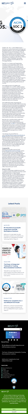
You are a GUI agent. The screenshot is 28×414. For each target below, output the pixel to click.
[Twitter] (11, 339)
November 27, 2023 (8, 298)
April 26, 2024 (7, 225)
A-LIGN (13, 123)
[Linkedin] (17, 339)
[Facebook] (8, 339)
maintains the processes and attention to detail (13, 135)
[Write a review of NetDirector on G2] (13, 334)
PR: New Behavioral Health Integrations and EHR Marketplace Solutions (12, 229)
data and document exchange (12, 150)
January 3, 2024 (7, 261)
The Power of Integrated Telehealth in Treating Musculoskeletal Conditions (12, 266)
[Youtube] (14, 339)
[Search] (20, 329)
